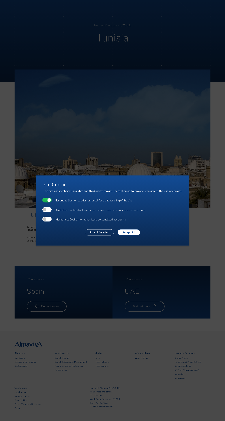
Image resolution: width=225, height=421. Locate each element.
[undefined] (47, 200)
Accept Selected (99, 232)
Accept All (128, 232)
